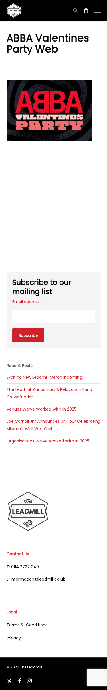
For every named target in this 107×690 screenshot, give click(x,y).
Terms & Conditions (27, 625)
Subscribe (28, 335)
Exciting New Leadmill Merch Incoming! (45, 377)
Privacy (14, 638)
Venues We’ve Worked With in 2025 (41, 409)
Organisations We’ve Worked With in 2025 (48, 441)
